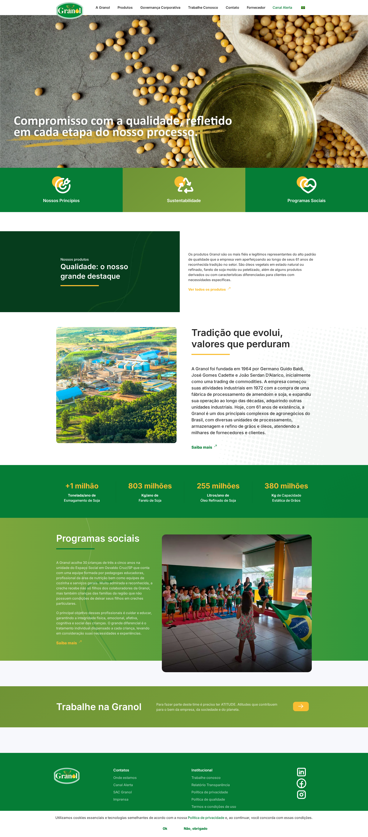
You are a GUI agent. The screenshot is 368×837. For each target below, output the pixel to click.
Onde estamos (125, 777)
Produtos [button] (125, 7)
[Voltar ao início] (70, 10)
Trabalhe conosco (206, 777)
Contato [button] (232, 7)
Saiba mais (201, 447)
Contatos (121, 770)
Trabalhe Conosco (203, 7)
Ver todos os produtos (207, 289)
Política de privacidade (209, 792)
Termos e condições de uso (213, 806)
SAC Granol (122, 792)
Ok (165, 828)
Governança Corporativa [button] (160, 7)
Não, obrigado (195, 828)
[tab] (177, 159)
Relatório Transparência (210, 785)
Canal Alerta (282, 7)
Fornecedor (256, 7)
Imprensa (120, 799)
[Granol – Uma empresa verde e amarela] (66, 775)
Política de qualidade (208, 799)
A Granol (103, 7)
